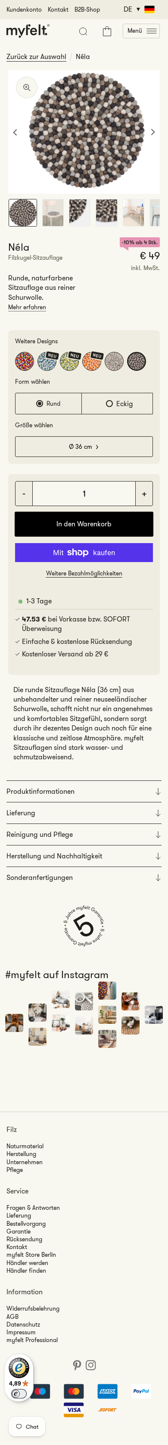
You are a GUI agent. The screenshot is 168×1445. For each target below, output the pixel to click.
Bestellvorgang (26, 1223)
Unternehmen (24, 1162)
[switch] (19, 1393)
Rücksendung (24, 1239)
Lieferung (18, 1215)
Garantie (18, 1231)
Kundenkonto (24, 9)
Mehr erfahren (27, 307)
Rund (53, 403)
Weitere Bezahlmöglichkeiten (84, 573)
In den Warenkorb (84, 524)
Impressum (21, 1332)
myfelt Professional (32, 1340)
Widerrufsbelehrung (32, 1308)
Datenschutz (23, 1324)
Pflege (14, 1170)
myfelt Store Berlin (31, 1255)
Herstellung (21, 1154)
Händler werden (27, 1263)
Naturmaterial (25, 1146)
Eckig (124, 404)
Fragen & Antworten (33, 1208)
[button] (141, 31)
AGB (12, 1317)
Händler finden (26, 1270)
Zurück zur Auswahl (36, 57)
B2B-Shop (87, 9)
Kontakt (58, 9)
